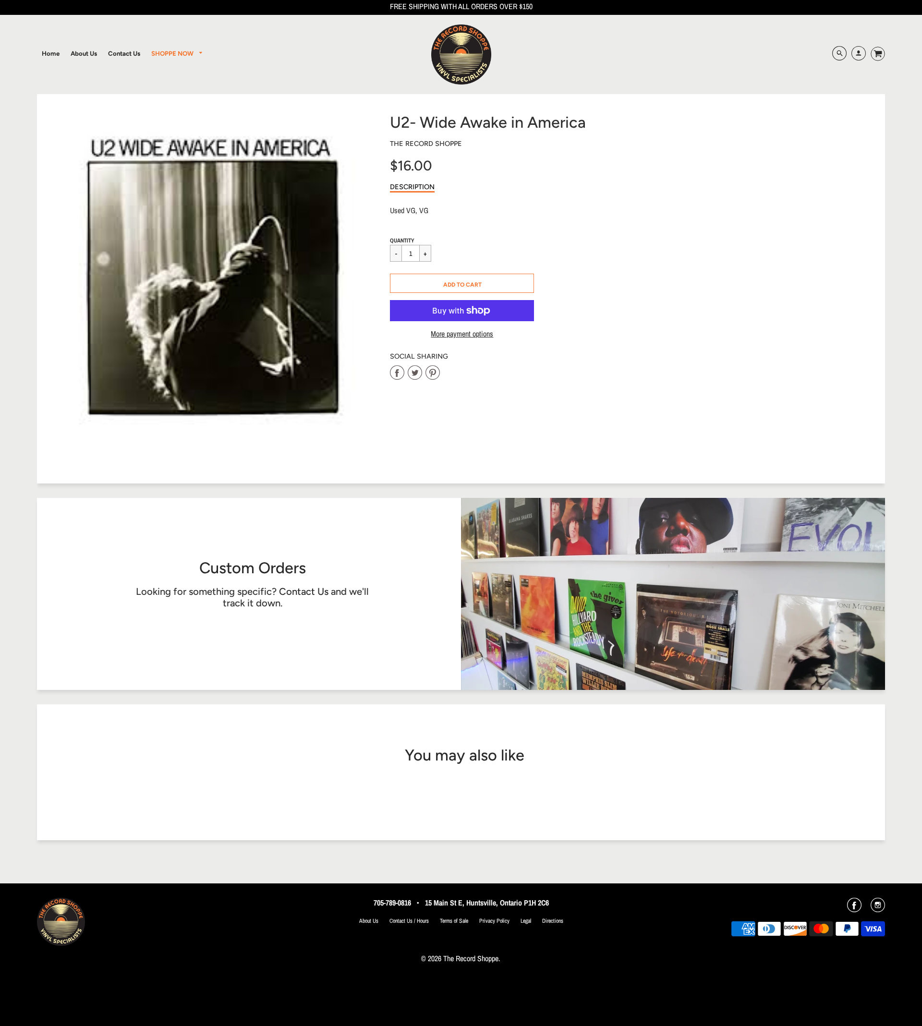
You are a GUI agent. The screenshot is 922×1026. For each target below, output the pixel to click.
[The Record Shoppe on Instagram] (878, 908)
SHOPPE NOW (173, 53)
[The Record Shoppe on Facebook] (854, 908)
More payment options (462, 334)
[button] (462, 283)
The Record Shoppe (426, 143)
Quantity (402, 240)
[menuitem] (50, 53)
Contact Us (303, 591)
